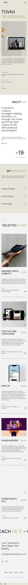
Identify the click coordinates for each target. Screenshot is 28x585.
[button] (25, 2)
